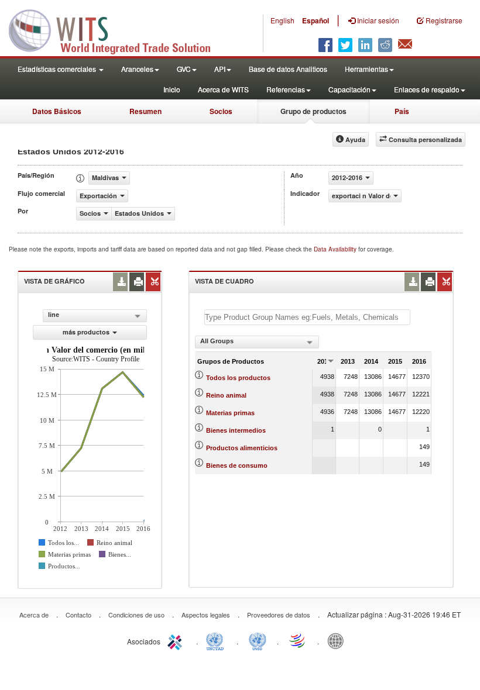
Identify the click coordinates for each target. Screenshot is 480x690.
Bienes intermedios (236, 430)
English (282, 20)
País (402, 111)
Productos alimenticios (241, 447)
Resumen (145, 111)
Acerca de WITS (223, 89)
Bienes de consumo (237, 465)
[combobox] (257, 342)
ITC (176, 640)
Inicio (171, 89)
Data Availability (336, 249)
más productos (86, 331)
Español (315, 20)
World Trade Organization (298, 640)
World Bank (338, 640)
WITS (117, 29)
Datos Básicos (56, 111)
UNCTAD (217, 640)
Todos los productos (238, 377)
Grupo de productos (313, 111)
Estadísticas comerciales (58, 69)
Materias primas (230, 412)
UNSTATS (257, 640)
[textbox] (307, 317)
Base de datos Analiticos (288, 69)
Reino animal (226, 395)
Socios (221, 111)
